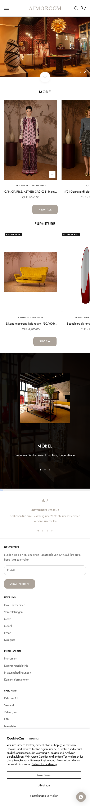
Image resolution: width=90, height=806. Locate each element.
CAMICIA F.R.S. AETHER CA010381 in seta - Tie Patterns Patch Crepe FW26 (30, 191)
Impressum (10, 658)
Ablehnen (44, 785)
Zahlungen (10, 712)
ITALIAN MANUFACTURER (30, 317)
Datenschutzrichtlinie (16, 665)
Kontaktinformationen (16, 679)
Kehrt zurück (11, 698)
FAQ (6, 719)
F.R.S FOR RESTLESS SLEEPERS (31, 185)
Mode (7, 619)
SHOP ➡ (44, 341)
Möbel (8, 626)
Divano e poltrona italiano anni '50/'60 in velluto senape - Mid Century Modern (30, 323)
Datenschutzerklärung (44, 764)
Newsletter (10, 726)
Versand (9, 705)
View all (45, 210)
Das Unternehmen (14, 605)
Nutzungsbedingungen (17, 672)
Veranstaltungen (13, 612)
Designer (9, 640)
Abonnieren (19, 584)
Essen (7, 633)
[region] (45, 47)
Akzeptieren (44, 775)
